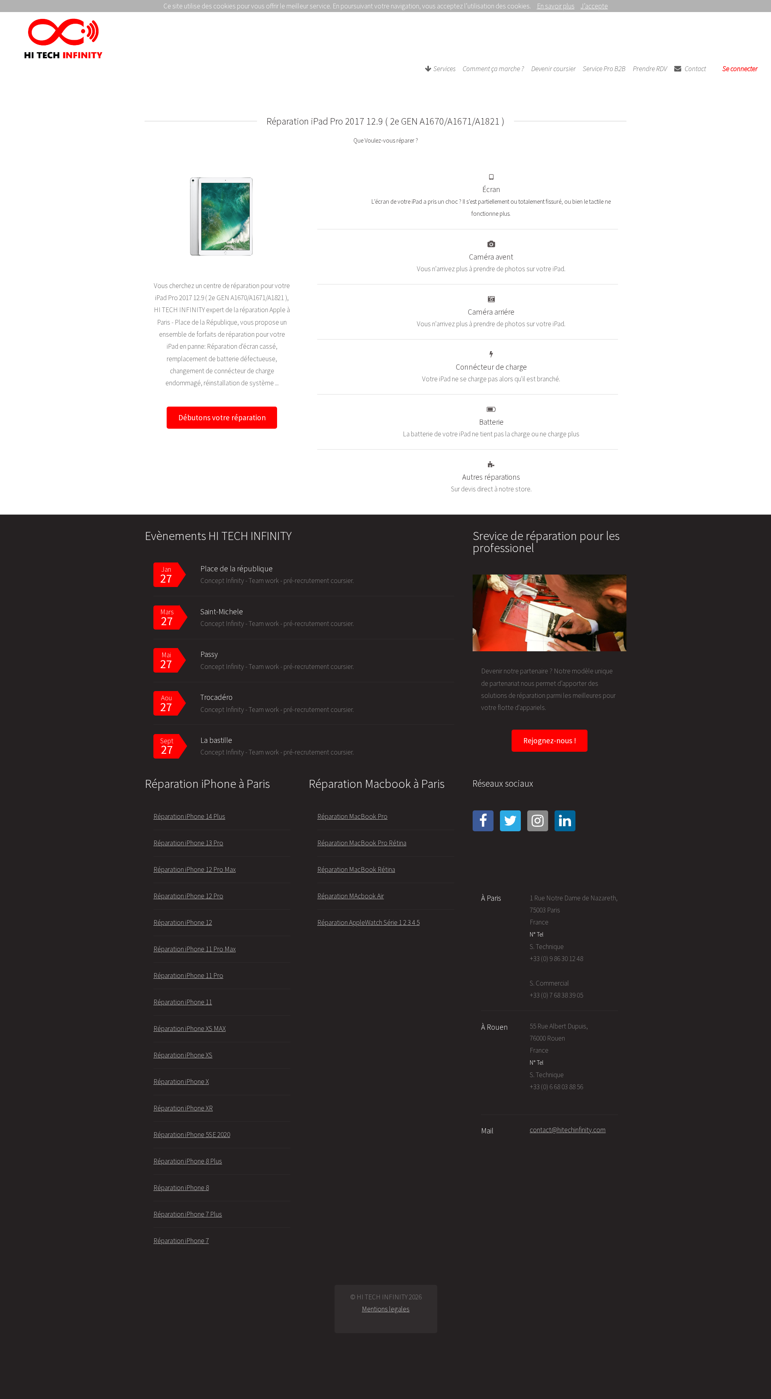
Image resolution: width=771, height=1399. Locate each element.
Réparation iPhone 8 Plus (187, 1161)
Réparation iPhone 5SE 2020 (191, 1134)
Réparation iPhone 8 (181, 1187)
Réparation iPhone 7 (181, 1240)
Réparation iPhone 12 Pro (188, 896)
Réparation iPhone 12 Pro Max (194, 869)
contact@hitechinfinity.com (568, 1129)
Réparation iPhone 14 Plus (189, 816)
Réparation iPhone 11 (182, 1002)
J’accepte (594, 6)
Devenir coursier (553, 68)
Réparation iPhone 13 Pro (188, 843)
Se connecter (740, 68)
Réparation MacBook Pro (352, 816)
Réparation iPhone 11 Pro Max (194, 949)
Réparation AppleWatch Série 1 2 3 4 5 (368, 922)
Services (444, 68)
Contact (695, 68)
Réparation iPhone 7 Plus (187, 1214)
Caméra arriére (491, 312)
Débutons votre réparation (222, 417)
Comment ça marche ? (493, 68)
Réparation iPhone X (181, 1081)
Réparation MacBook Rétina (356, 869)
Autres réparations (491, 477)
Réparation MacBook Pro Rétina (361, 843)
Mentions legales (386, 1309)
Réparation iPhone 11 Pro (188, 975)
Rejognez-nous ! (549, 740)
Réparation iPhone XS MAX (189, 1028)
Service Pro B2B (604, 68)
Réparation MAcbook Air (350, 896)
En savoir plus (556, 6)
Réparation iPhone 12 (182, 922)
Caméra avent (491, 257)
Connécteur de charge (491, 367)
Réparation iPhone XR (183, 1108)
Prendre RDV (650, 68)
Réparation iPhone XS (182, 1055)
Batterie (491, 422)
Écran (491, 189)
